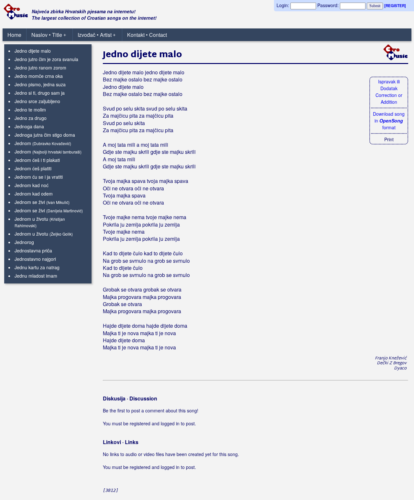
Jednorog (24, 242)
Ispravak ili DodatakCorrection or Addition (389, 91)
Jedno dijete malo (33, 51)
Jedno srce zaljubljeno (37, 101)
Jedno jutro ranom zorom (40, 67)
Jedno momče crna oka (39, 76)
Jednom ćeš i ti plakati (37, 160)
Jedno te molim (30, 109)
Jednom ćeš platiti (33, 168)
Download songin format (389, 121)
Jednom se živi (30, 202)
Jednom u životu (31, 219)
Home (14, 34)
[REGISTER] (395, 5)
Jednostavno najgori (35, 259)
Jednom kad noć (32, 185)
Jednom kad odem (34, 193)
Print (389, 139)
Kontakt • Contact (147, 34)
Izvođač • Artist (96, 34)
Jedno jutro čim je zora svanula (46, 59)
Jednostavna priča (33, 250)
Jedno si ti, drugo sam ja (40, 93)
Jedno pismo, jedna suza (40, 84)
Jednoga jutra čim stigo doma (45, 135)
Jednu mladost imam (36, 275)
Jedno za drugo (31, 118)
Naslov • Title (48, 34)
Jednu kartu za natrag (37, 267)
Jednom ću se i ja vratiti (39, 177)
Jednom (23, 143)
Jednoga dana (29, 126)
